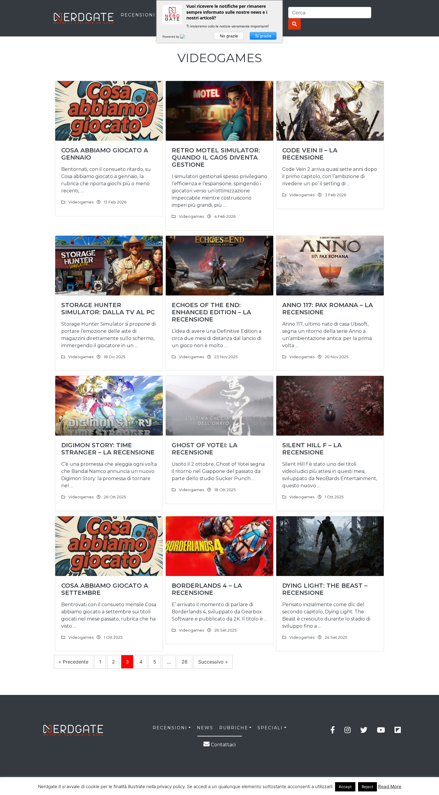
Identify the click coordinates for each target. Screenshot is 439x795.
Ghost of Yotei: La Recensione (204, 449)
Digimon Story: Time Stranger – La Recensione (108, 449)
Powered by (171, 36)
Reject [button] (367, 786)
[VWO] (186, 36)
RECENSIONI (138, 15)
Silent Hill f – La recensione (312, 449)
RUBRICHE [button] (233, 727)
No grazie (229, 35)
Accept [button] (345, 786)
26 (185, 662)
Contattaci (223, 744)
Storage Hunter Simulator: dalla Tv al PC (108, 308)
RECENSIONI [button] (170, 727)
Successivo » (213, 662)
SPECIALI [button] (270, 727)
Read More (389, 786)
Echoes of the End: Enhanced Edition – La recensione (211, 312)
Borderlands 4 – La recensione (207, 589)
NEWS (205, 727)
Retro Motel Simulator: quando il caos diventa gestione (216, 157)
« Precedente (73, 662)
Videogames (80, 202)
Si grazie (263, 35)
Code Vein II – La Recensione (309, 154)
